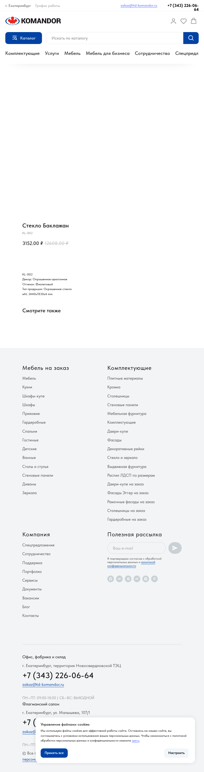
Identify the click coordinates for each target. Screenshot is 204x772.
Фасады (114, 440)
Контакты (30, 615)
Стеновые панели (37, 475)
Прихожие (31, 413)
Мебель (72, 53)
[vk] (119, 579)
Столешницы (118, 396)
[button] (173, 21)
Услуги (52, 53)
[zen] (145, 579)
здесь (135, 740)
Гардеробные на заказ (126, 519)
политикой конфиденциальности (131, 563)
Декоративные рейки (125, 448)
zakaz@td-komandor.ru (139, 5)
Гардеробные (34, 422)
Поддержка (32, 562)
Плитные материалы (125, 378)
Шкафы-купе (33, 396)
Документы (32, 589)
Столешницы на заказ (126, 510)
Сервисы (30, 580)
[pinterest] (154, 579)
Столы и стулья (35, 466)
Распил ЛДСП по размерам (131, 475)
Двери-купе (117, 431)
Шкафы (28, 404)
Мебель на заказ (45, 367)
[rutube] (137, 579)
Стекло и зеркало (122, 457)
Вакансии (30, 598)
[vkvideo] (128, 579)
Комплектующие (22, 53)
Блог (26, 606)
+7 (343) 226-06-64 (183, 7)
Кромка (113, 387)
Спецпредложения (38, 545)
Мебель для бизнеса (108, 53)
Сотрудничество (152, 53)
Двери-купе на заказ (125, 484)
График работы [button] (47, 5)
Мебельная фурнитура (126, 413)
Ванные (29, 457)
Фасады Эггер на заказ (127, 492)
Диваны (29, 484)
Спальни (29, 431)
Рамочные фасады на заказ (131, 501)
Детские (29, 448)
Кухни (27, 387)
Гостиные (30, 440)
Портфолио (32, 571)
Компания (36, 534)
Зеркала (29, 492)
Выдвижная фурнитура (126, 466)
